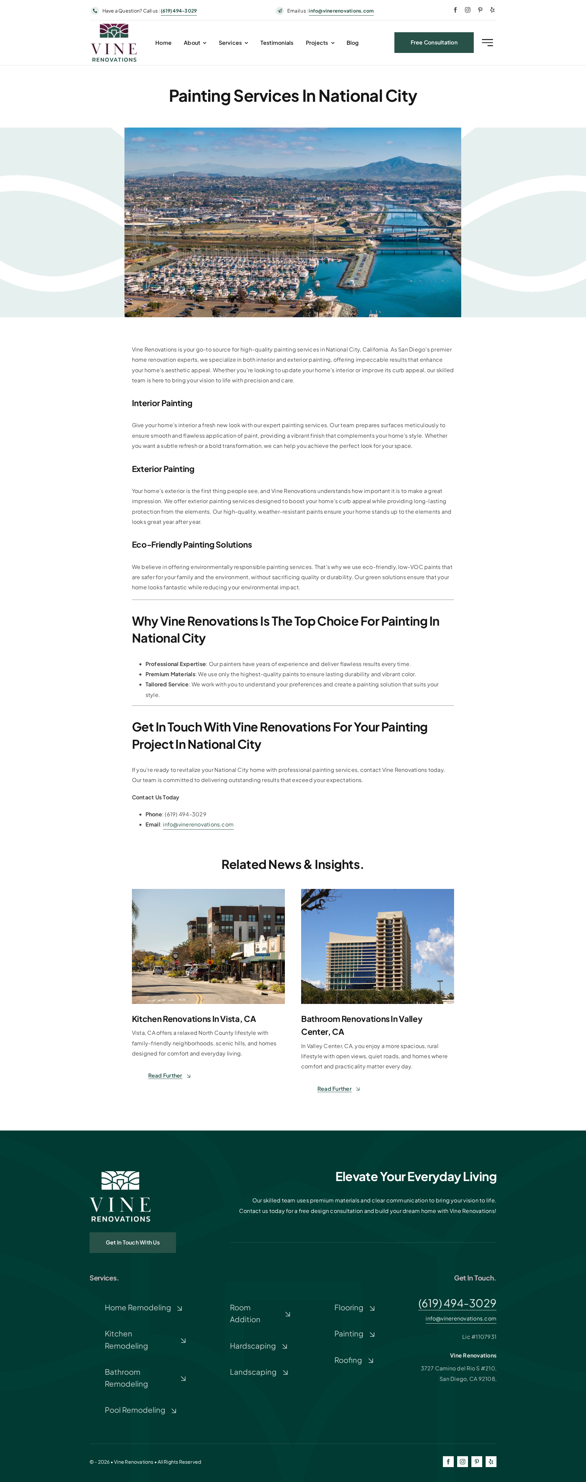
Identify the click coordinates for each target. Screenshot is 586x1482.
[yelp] (492, 10)
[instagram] (467, 10)
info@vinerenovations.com (341, 10)
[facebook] (455, 10)
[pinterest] (480, 10)
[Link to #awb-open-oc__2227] (487, 42)
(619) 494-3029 (457, 1303)
